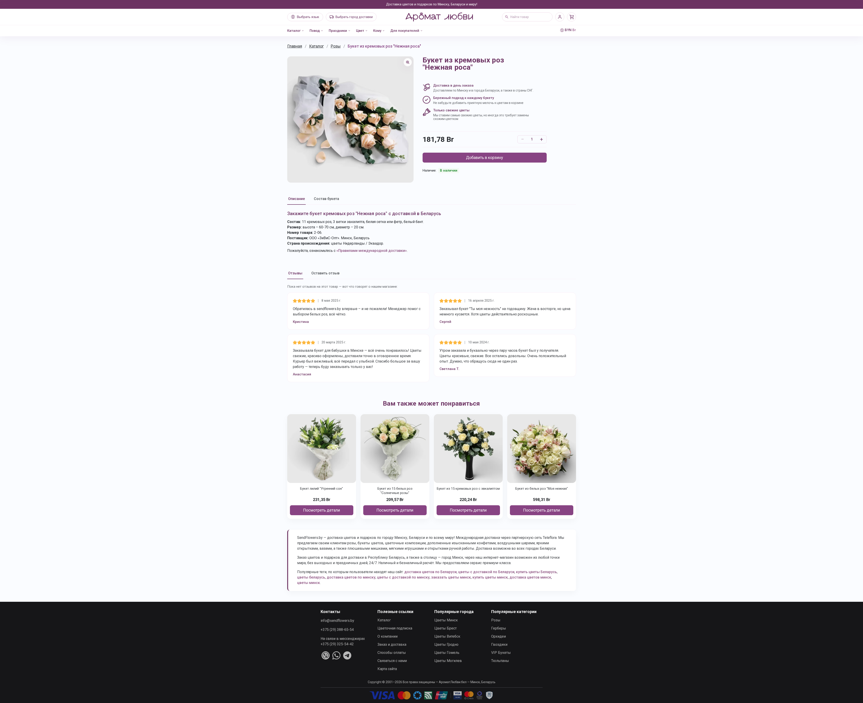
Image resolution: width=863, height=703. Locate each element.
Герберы (498, 628)
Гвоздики (499, 644)
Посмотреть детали (321, 510)
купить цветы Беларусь (536, 572)
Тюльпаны (500, 661)
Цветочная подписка (394, 628)
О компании (387, 636)
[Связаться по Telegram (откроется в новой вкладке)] (347, 655)
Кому (377, 31)
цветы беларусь (311, 577)
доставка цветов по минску (351, 577)
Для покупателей (404, 31)
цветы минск (308, 583)
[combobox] (527, 16)
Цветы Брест (445, 628)
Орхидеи (498, 636)
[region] (350, 119)
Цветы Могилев (448, 661)
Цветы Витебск (447, 636)
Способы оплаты (391, 652)
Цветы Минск (446, 620)
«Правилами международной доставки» (371, 250)
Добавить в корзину (484, 157)
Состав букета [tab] (326, 199)
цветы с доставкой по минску (403, 577)
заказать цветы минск (451, 577)
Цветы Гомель (446, 652)
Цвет (360, 31)
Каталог (294, 31)
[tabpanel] (431, 231)
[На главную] (439, 16)
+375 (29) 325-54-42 (337, 644)
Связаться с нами (392, 661)
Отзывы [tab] (295, 273)
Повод (315, 31)
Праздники (338, 31)
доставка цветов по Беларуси (430, 572)
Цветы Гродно (446, 644)
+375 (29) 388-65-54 (337, 629)
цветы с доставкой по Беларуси (486, 572)
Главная (294, 46)
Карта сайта (387, 669)
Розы (336, 46)
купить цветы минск (490, 577)
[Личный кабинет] (559, 16)
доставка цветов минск (530, 577)
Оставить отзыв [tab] (325, 273)
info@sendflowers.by (337, 620)
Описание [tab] (296, 199)
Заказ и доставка (391, 644)
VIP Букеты (501, 652)
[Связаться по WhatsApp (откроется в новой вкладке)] (336, 655)
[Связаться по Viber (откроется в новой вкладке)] (326, 655)
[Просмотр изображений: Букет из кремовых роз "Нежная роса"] (408, 62)
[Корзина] (571, 16)
